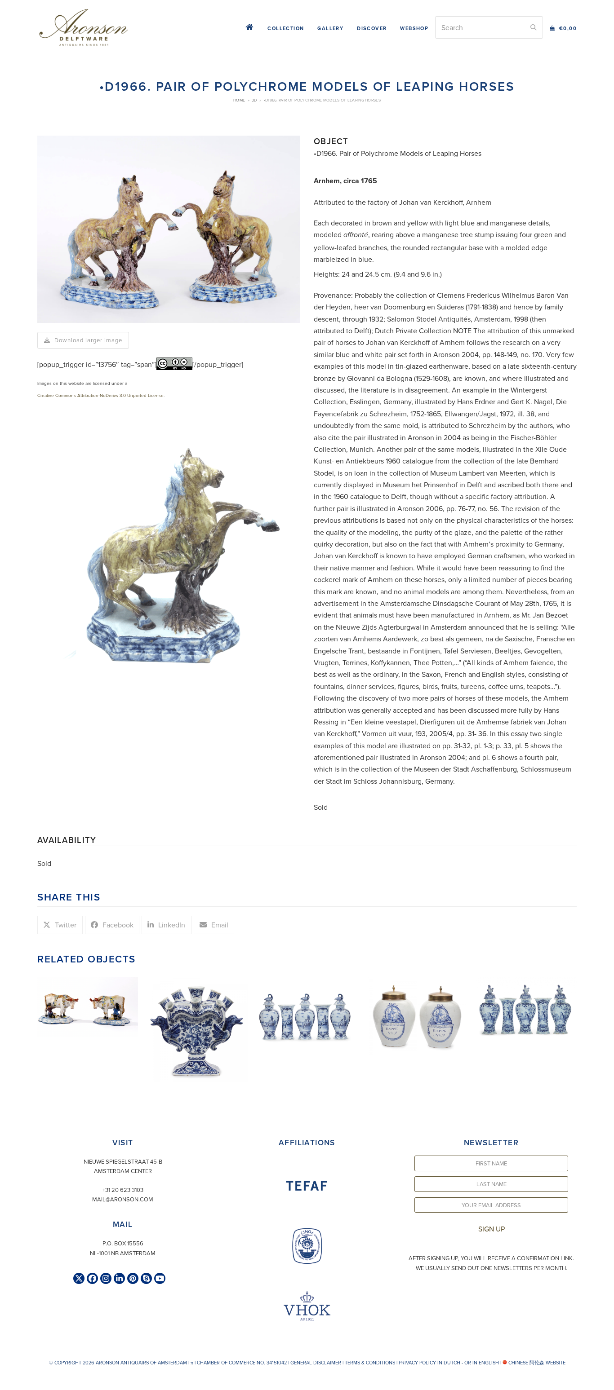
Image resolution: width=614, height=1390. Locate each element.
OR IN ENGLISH (481, 1362)
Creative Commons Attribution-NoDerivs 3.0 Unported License (100, 395)
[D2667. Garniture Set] (526, 1008)
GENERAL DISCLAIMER (315, 1362)
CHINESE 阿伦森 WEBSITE (536, 1362)
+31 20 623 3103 (122, 1190)
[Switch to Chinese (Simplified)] (8, 1380)
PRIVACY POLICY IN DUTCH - (431, 1362)
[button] (563, 27)
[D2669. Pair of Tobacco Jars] (416, 1015)
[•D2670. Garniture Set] (307, 1010)
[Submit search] (533, 27)
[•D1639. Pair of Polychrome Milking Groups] (87, 1006)
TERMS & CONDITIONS (370, 1362)
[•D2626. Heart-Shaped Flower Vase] (197, 1028)
